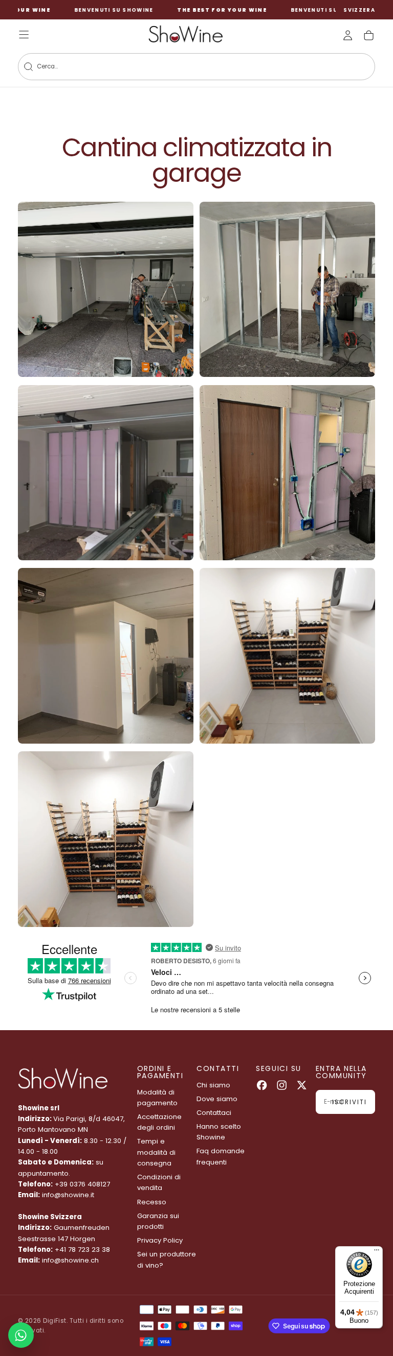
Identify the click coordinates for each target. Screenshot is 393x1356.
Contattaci (213, 1112)
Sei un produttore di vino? (166, 1259)
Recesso (151, 1202)
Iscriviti (349, 1102)
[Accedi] (347, 35)
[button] (359, 10)
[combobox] (181, 67)
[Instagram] (282, 1085)
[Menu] (376, 1252)
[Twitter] (302, 1085)
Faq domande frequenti (220, 1156)
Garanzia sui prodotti (158, 1221)
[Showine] (62, 1078)
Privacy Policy (160, 1240)
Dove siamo (216, 1099)
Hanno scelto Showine (218, 1132)
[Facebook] (262, 1085)
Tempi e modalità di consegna (156, 1152)
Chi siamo (213, 1085)
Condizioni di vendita (159, 1182)
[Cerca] (28, 67)
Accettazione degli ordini (159, 1122)
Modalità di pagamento (157, 1097)
